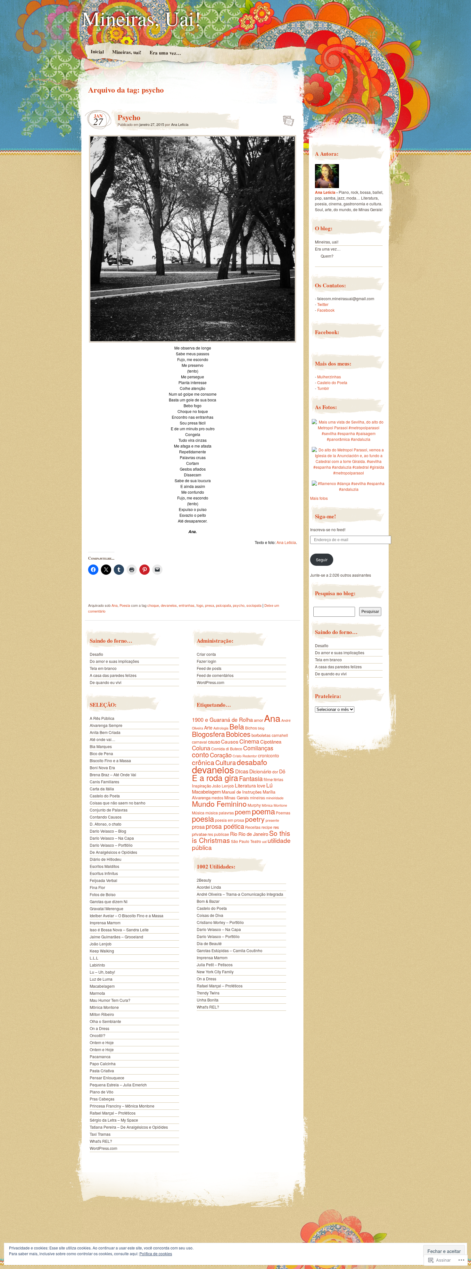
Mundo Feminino (219, 803)
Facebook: (327, 332)
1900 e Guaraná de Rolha (222, 719)
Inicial (96, 51)
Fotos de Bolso (103, 894)
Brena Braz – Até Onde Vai (113, 774)
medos (217, 797)
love (261, 785)
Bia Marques (101, 746)
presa (209, 605)
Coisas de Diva (210, 915)
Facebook (326, 310)
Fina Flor (97, 887)
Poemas (283, 812)
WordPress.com (103, 1148)
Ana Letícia (179, 124)
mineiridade (275, 797)
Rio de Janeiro (253, 833)
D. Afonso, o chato (105, 824)
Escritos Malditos (104, 866)
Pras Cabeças (102, 1098)
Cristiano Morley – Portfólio (220, 922)
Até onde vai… (102, 739)
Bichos (251, 727)
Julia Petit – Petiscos (215, 964)
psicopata (223, 605)
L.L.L (94, 957)
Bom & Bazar (208, 901)
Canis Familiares (104, 781)
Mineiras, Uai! (141, 18)
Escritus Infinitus (104, 873)
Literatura (245, 785)
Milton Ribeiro (102, 1014)
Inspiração (201, 786)
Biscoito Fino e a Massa (110, 760)
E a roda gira (215, 777)
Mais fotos (319, 498)
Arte (208, 727)
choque (153, 605)
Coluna (201, 748)
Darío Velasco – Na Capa (112, 838)
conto (200, 754)
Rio (233, 833)
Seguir (321, 559)
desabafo (252, 762)
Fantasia (251, 778)
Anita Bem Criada (105, 732)
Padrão (286, 119)
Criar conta (206, 654)
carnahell (280, 735)
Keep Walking (102, 950)
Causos (229, 741)
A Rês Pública (102, 718)
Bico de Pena (101, 753)
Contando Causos (105, 817)
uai (264, 841)
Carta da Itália (102, 788)
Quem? (327, 256)
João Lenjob (101, 943)
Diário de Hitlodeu (105, 859)
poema (263, 811)
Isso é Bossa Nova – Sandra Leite (119, 929)
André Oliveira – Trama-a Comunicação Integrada (240, 894)
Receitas (252, 827)
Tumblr (323, 388)
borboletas (261, 735)
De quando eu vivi (105, 682)
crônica (203, 762)
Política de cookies (155, 1253)
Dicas (241, 771)
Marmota (97, 993)
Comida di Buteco (226, 748)
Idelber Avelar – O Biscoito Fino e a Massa (126, 915)
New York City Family (215, 971)
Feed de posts (209, 668)
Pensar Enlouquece (107, 1077)
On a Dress (99, 1028)
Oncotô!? (97, 1035)
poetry (255, 819)
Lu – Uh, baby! (102, 972)
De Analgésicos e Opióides (113, 852)
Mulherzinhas (329, 376)
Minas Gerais (236, 798)
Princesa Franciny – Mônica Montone (122, 1105)
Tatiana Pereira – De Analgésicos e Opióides (129, 1127)
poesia (203, 818)
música (211, 812)
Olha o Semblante (105, 1021)
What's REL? (101, 1141)
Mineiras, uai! (126, 52)
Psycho (129, 117)
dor (275, 771)
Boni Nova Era (102, 767)
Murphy (254, 805)
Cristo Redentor (245, 756)
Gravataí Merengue (106, 908)
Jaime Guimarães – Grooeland (116, 936)
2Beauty (204, 880)
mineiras (257, 797)
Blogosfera (208, 734)
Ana (115, 605)
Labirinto (97, 965)
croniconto (268, 755)
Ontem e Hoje (102, 1042)
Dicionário (260, 771)
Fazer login (206, 661)
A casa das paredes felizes (113, 675)
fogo (199, 605)
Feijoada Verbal (103, 880)
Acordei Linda (209, 887)
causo (214, 741)
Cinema (249, 741)
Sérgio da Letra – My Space (114, 1120)
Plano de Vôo (101, 1091)
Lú (269, 785)
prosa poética (225, 826)
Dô (282, 771)
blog (261, 728)
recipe (266, 827)
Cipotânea (270, 741)
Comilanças (258, 748)
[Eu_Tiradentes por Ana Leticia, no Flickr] (327, 186)
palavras (226, 812)
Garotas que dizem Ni (109, 901)
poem (243, 811)
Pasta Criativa (102, 1070)
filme (268, 779)
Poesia (125, 605)
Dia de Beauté (209, 943)
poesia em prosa (229, 820)
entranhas (186, 605)
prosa (198, 826)
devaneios (169, 605)
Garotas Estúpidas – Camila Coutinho (229, 950)
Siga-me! (325, 516)
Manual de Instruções (242, 792)
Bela (236, 726)
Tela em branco (103, 668)
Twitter (322, 304)
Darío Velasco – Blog (108, 831)
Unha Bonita (208, 999)
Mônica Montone (104, 1007)
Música (198, 812)
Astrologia (220, 728)
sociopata (253, 605)
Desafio (96, 654)
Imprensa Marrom (105, 922)
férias (278, 779)
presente (272, 820)
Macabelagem (102, 986)
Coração (221, 755)
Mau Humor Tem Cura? (110, 1000)
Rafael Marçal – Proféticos (113, 1113)
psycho (238, 605)
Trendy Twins (208, 992)
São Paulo (240, 841)
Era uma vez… (165, 52)
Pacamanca (100, 1056)
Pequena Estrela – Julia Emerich (118, 1084)
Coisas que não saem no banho (117, 802)
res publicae (218, 834)
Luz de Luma (101, 979)
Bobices (238, 734)
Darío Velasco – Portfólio (111, 845)
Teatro (255, 841)
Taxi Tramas (100, 1134)
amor (258, 720)
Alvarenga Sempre (106, 725)
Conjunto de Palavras (109, 809)
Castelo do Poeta (105, 795)
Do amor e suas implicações (114, 661)
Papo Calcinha (103, 1063)
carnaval (199, 742)
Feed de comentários (215, 675)
